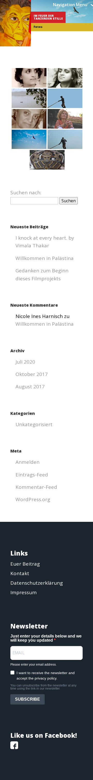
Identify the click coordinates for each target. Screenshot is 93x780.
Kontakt (19, 573)
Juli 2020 (25, 361)
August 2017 (30, 386)
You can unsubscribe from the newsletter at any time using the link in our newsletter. (43, 687)
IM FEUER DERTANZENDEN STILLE (48, 17)
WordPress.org (33, 499)
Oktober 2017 (32, 374)
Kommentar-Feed (36, 487)
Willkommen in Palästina (45, 258)
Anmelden (28, 462)
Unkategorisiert (34, 424)
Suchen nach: (25, 192)
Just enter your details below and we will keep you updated (46, 638)
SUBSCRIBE (27, 699)
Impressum (23, 592)
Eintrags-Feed (32, 474)
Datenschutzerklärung (36, 583)
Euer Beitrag (25, 563)
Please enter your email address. (33, 664)
